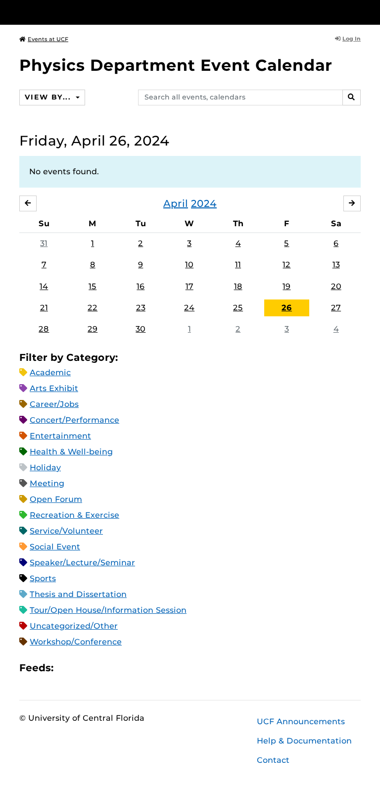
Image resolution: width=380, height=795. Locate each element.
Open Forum (56, 499)
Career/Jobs (54, 404)
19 (286, 286)
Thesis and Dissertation (78, 594)
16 (140, 286)
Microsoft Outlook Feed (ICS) (83, 668)
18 (238, 286)
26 (287, 307)
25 (238, 307)
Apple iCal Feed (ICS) (66, 668)
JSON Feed (133, 668)
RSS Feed (100, 668)
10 (189, 264)
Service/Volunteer (66, 531)
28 (44, 329)
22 (92, 307)
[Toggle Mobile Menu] (358, 11)
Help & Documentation (304, 740)
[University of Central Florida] (85, 12)
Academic (50, 372)
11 (238, 264)
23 (140, 307)
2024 (204, 203)
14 (44, 286)
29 (92, 329)
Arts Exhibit (54, 388)
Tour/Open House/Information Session (108, 610)
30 (140, 329)
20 (336, 286)
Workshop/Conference (76, 641)
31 (44, 243)
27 (336, 307)
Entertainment (60, 436)
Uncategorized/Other (74, 626)
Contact (273, 760)
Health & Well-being (71, 451)
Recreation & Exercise (74, 515)
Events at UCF (48, 39)
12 (286, 264)
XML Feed (116, 668)
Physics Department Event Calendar (175, 65)
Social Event (55, 546)
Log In (351, 38)
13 (336, 264)
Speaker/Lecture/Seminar (82, 562)
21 (44, 307)
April (175, 203)
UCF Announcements (301, 721)
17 (189, 286)
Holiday (45, 467)
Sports (43, 578)
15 (92, 286)
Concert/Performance (74, 420)
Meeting (47, 483)
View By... (49, 97)
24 (189, 307)
